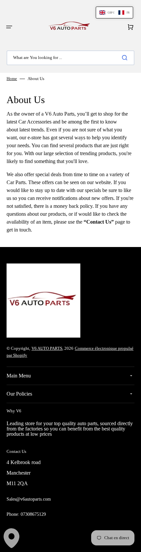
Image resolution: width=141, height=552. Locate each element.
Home (12, 78)
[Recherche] (125, 57)
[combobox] (70, 57)
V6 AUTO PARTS (46, 348)
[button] (9, 27)
